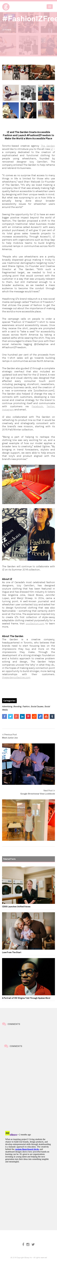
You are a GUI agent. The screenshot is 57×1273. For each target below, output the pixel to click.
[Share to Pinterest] (28, 716)
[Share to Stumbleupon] (46, 716)
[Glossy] (11, 6)
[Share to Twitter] (10, 716)
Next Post (37, 792)
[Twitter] (33, 1244)
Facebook (37, 406)
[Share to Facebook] (4, 716)
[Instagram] (27, 1244)
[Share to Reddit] (34, 716)
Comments (14, 1024)
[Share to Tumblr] (52, 716)
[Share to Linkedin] (22, 716)
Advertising (7, 706)
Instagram (8, 409)
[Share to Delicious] (40, 716)
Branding (17, 706)
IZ (52, 148)
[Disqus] (28, 1089)
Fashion (25, 706)
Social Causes (37, 706)
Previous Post (10, 736)
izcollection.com (35, 623)
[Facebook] (23, 1244)
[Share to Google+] (16, 716)
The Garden (48, 145)
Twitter (50, 406)
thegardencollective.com (16, 677)
